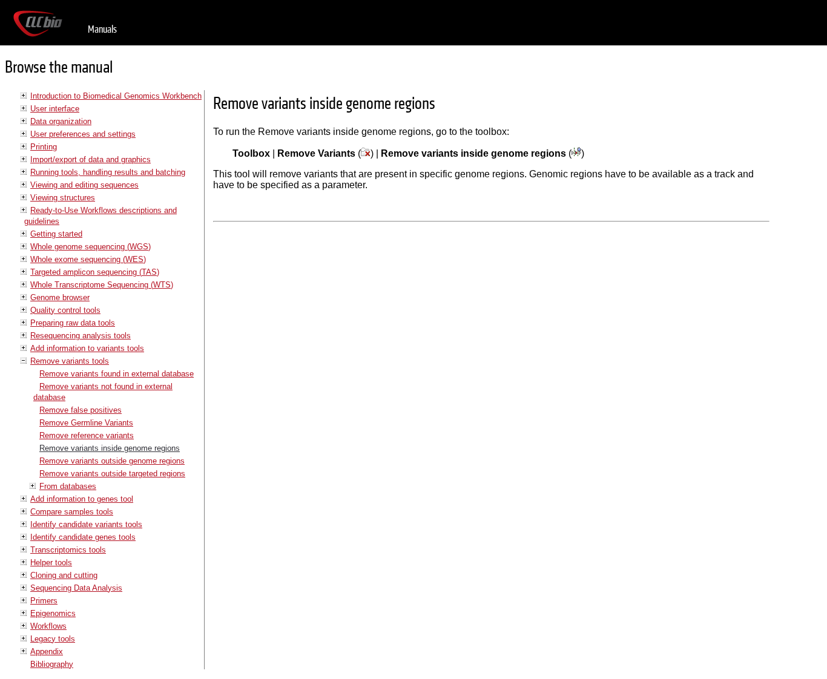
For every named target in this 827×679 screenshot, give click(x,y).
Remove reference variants (86, 435)
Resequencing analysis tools (80, 335)
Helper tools (51, 562)
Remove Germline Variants (86, 422)
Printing (43, 146)
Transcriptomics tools (68, 549)
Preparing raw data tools (72, 322)
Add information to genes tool (81, 499)
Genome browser (60, 297)
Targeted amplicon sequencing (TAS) (94, 272)
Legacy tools (52, 638)
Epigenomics (53, 613)
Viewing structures (62, 197)
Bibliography (51, 664)
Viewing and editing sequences (84, 184)
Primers (44, 600)
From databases (67, 486)
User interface (54, 108)
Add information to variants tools (87, 348)
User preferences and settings (83, 134)
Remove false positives (80, 410)
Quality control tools (65, 310)
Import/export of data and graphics (90, 159)
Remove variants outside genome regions (112, 460)
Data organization (60, 121)
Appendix (46, 651)
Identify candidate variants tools (86, 524)
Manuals (102, 29)
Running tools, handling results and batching (107, 172)
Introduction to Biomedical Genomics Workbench (116, 95)
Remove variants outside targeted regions (112, 473)
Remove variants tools (69, 361)
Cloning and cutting (63, 575)
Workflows (48, 626)
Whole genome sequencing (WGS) (90, 246)
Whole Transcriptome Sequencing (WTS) (101, 284)
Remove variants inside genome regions (109, 448)
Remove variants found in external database (116, 373)
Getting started (56, 233)
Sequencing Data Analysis (76, 587)
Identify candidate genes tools (83, 537)
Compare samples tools (71, 511)
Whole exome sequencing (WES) (88, 259)
